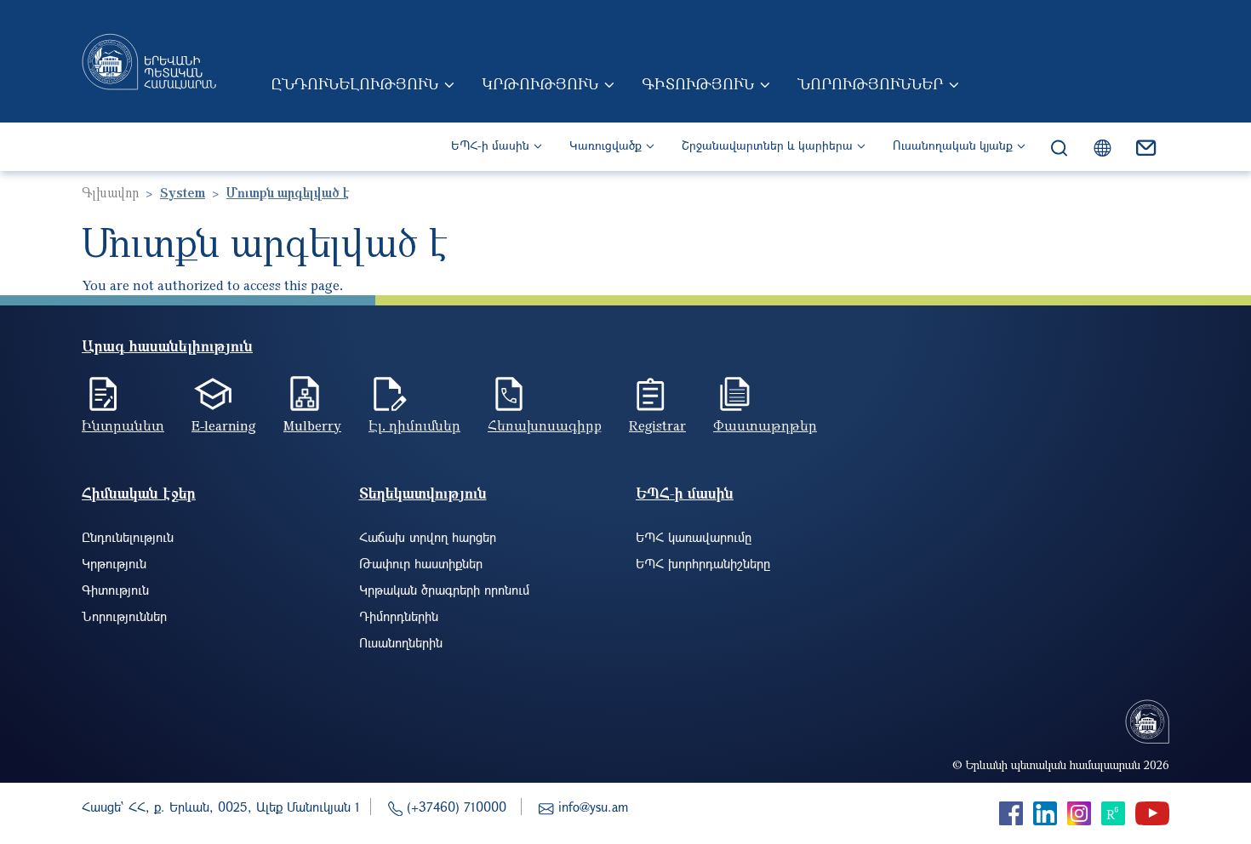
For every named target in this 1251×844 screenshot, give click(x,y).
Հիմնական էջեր (139, 493)
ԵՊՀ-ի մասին (490, 145)
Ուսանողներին (401, 642)
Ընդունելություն (354, 83)
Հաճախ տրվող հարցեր (427, 536)
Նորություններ (870, 83)
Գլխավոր (110, 192)
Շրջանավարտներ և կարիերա (767, 145)
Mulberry (312, 425)
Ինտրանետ (123, 425)
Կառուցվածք (605, 145)
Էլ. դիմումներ (414, 425)
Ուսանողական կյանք (953, 145)
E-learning (223, 425)
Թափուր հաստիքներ (421, 563)
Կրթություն (540, 83)
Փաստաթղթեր (765, 425)
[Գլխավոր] (149, 61)
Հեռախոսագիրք (545, 425)
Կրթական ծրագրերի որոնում (444, 589)
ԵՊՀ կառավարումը (693, 536)
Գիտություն (698, 83)
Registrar (657, 425)
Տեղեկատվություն (423, 493)
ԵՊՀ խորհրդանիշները (703, 563)
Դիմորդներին (398, 615)
